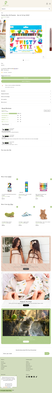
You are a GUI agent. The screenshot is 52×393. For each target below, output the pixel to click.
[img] (7, 128)
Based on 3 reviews (5, 111)
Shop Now (26, 305)
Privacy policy (28, 370)
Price (2, 63)
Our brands (2, 367)
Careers (2, 364)
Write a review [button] (47, 110)
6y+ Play (10, 204)
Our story (2, 361)
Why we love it (4, 102)
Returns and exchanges (5, 96)
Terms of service (28, 367)
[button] (26, 68)
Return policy (28, 364)
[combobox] (26, 8)
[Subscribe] (47, 353)
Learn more (8, 384)
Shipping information (5, 93)
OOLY (9, 176)
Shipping (2, 75)
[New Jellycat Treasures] (26, 323)
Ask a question (4, 99)
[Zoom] (43, 57)
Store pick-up (28, 363)
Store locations (3, 363)
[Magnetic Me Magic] (26, 287)
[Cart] (47, 4)
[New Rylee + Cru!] (26, 250)
